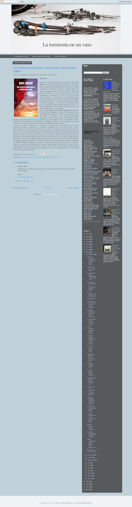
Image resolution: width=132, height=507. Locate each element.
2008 (87, 484)
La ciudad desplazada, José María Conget (91, 434)
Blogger (90, 503)
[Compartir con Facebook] (46, 154)
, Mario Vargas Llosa (116, 152)
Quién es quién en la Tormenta (41, 56)
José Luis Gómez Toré (90, 174)
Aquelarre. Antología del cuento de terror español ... (91, 401)
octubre (90, 457)
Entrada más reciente (21, 188)
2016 (87, 236)
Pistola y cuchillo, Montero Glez (90, 365)
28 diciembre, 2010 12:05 (25, 177)
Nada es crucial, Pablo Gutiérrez (90, 427)
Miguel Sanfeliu (88, 210)
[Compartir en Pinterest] (48, 154)
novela (59, 157)
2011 (87, 249)
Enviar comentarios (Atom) (50, 194)
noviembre (91, 455)
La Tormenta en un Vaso (21, 56)
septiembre (91, 460)
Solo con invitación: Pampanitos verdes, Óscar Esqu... (91, 260)
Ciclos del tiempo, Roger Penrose (90, 373)
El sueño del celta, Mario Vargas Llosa (91, 409)
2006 (87, 489)
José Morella (87, 191)
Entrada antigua (73, 188)
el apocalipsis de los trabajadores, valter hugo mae (91, 276)
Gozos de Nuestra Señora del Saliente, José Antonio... (91, 340)
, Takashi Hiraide (116, 247)
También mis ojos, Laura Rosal (91, 269)
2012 (87, 247)
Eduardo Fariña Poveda (91, 163)
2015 (87, 239)
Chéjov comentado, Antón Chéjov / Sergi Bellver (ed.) (91, 443)
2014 (87, 242)
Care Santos (87, 211)
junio (89, 465)
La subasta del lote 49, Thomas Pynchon (91, 322)
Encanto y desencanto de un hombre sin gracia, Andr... (91, 418)
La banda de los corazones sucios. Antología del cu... (91, 391)
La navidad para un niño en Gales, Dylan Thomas (91, 304)
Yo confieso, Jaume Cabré (116, 228)
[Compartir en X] (44, 154)
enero (89, 478)
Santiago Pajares (89, 196)
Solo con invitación (60, 56)
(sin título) (115, 105)
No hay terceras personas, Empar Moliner (90, 330)
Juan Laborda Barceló (90, 182)
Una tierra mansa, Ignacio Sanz (90, 349)
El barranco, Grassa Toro (91, 450)
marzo (90, 473)
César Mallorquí (88, 187)
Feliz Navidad (91, 298)
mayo (89, 468)
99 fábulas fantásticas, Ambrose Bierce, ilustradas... (91, 314)
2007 (87, 487)
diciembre (91, 254)
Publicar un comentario (22, 181)
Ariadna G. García (89, 170)
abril (89, 470)
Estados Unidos (31, 157)
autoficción (23, 157)
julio (89, 463)
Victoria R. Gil (88, 202)
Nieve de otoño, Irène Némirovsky (91, 294)
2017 (87, 234)
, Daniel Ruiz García (115, 172)
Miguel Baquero (88, 143)
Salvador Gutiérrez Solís (91, 179)
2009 (87, 481)
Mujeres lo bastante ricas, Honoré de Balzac (91, 357)
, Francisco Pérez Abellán (116, 211)
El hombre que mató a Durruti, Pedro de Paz (91, 381)
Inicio (48, 188)
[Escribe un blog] (42, 154)
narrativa (53, 157)
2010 (87, 252)
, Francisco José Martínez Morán (116, 120)
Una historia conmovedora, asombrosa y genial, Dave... (91, 286)
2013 (87, 244)
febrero (90, 476)
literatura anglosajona (43, 157)
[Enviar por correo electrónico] (40, 154)
